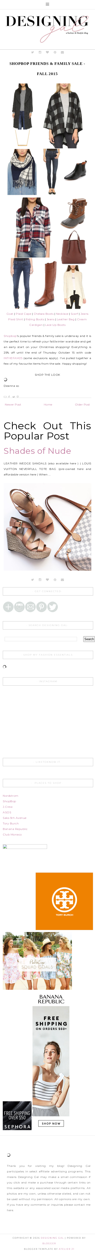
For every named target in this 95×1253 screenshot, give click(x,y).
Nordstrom (10, 795)
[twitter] (32, 52)
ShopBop (9, 801)
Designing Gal (53, 1238)
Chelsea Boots (44, 313)
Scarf (74, 313)
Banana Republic (15, 829)
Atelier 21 (66, 1249)
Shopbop (10, 336)
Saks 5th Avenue (15, 818)
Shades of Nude (37, 451)
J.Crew (8, 806)
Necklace (62, 313)
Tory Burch (11, 823)
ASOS (7, 812)
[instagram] (40, 52)
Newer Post (13, 404)
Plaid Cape (23, 313)
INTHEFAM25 (13, 358)
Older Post (82, 404)
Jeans (84, 313)
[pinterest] (55, 52)
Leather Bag (66, 319)
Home (48, 404)
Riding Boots (35, 319)
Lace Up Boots (55, 325)
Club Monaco (12, 834)
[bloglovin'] (47, 52)
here (10, 1210)
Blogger (49, 1243)
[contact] (62, 52)
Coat (9, 313)
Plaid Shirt (15, 319)
